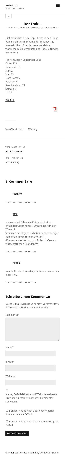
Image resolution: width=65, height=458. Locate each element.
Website (10, 376)
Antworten (30, 202)
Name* (9, 347)
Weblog (32, 129)
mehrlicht (11, 5)
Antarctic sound (14, 151)
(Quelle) (10, 99)
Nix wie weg (12, 162)
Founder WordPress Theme (20, 452)
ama (15, 213)
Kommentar (12, 314)
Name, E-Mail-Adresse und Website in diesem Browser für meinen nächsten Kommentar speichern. (31, 398)
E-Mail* (9, 361)
